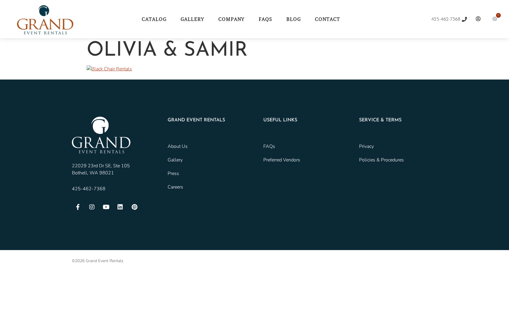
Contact (327, 19)
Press (173, 173)
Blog (293, 19)
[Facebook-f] (78, 207)
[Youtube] (106, 207)
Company (231, 19)
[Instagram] (92, 207)
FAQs (265, 19)
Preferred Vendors (281, 160)
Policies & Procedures (381, 160)
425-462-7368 (88, 189)
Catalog (154, 19)
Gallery (192, 19)
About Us (178, 146)
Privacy (366, 146)
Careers (175, 187)
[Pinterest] (134, 207)
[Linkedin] (120, 207)
